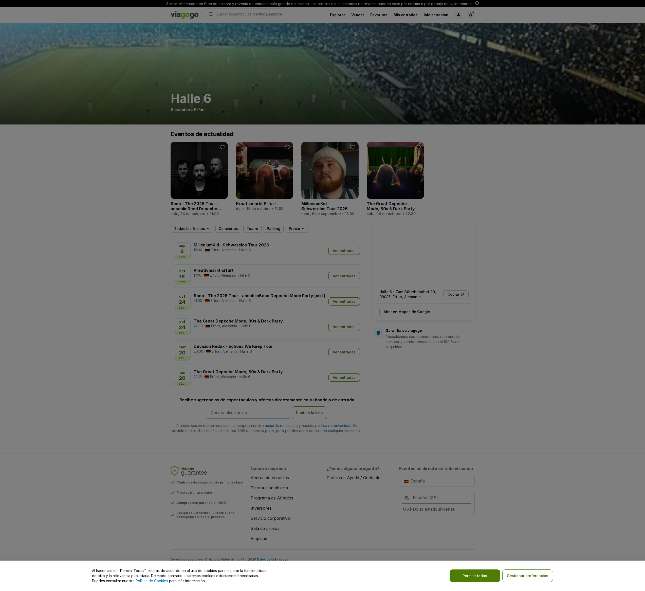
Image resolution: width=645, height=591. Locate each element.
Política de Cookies (152, 581)
